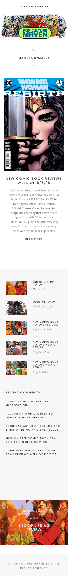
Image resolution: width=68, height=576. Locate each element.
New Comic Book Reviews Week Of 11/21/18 (31, 452)
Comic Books (36, 124)
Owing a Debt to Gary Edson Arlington (29, 415)
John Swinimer (18, 450)
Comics (52, 124)
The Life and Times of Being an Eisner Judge (33, 428)
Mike (9, 438)
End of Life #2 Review (34, 527)
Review (34, 128)
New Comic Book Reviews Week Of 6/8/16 (34, 180)
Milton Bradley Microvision (27, 403)
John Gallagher (19, 426)
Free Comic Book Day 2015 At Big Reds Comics (31, 440)
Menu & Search (34, 6)
